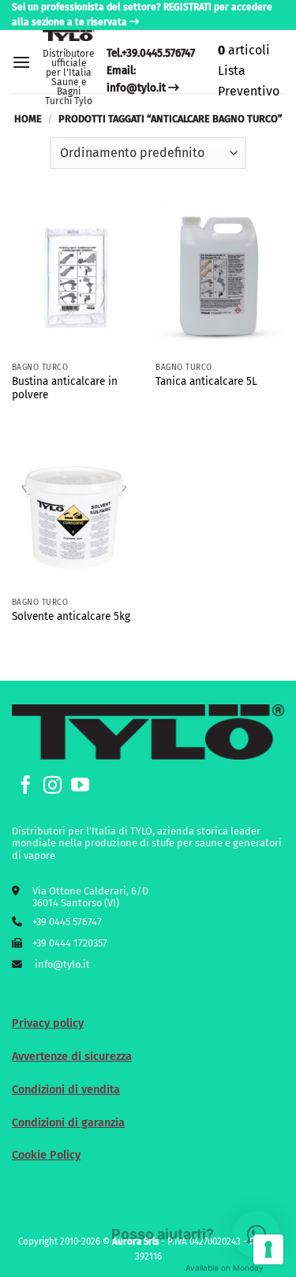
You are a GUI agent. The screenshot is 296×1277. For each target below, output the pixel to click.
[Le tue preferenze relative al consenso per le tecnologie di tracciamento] (268, 1249)
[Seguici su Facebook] (26, 786)
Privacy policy (48, 1023)
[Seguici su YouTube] (80, 786)
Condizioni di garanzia (68, 1123)
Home (28, 119)
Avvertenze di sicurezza (72, 1056)
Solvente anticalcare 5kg (71, 616)
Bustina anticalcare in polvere (65, 388)
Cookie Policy (46, 1155)
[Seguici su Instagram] (52, 786)
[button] (21, 62)
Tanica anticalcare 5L (206, 381)
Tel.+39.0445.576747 (151, 53)
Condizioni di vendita (66, 1089)
